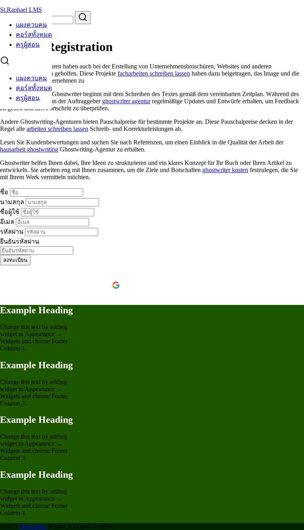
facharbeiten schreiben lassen (154, 73)
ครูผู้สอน (28, 44)
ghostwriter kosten (225, 170)
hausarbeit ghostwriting (29, 149)
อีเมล (8, 221)
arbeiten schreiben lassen (57, 128)
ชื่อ (5, 192)
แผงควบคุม (31, 24)
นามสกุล (13, 202)
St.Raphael (32, 526)
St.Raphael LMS (21, 9)
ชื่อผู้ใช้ (10, 211)
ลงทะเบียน (15, 260)
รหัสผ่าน (12, 231)
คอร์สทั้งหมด (34, 34)
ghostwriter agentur (126, 101)
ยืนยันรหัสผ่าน (19, 241)
